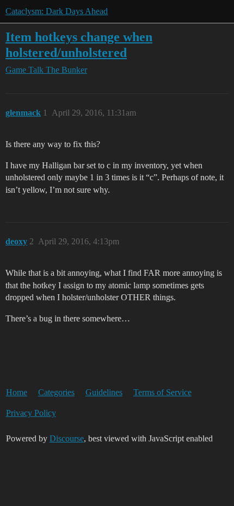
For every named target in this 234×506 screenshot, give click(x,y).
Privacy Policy (31, 413)
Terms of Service (162, 392)
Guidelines (103, 392)
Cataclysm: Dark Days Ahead (56, 11)
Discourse (67, 438)
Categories (56, 392)
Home (16, 392)
